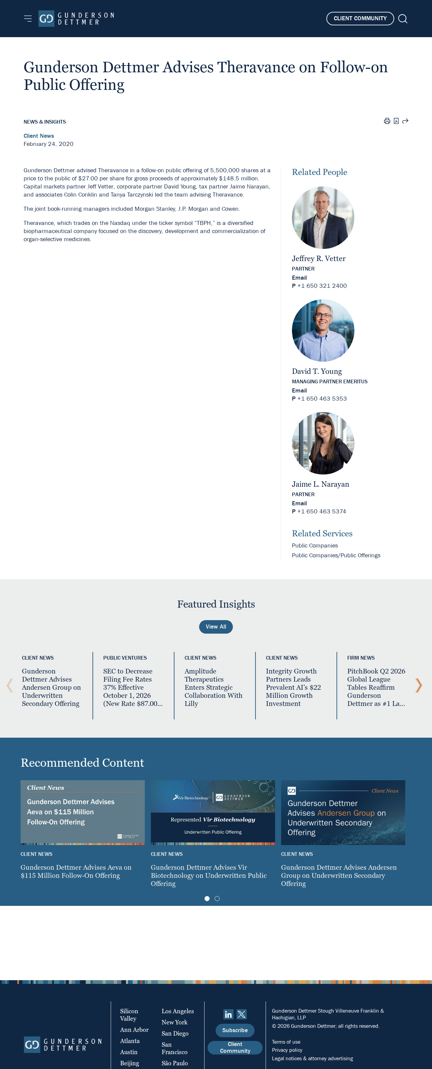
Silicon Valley (129, 1015)
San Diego (175, 1033)
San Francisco (175, 1048)
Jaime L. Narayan (320, 484)
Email (299, 278)
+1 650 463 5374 (321, 511)
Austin (129, 1051)
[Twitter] (242, 1014)
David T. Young (317, 371)
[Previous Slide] (8, 685)
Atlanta (130, 1040)
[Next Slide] (417, 685)
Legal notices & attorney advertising (312, 1058)
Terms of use (286, 1041)
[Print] (387, 122)
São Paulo (175, 1063)
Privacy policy (287, 1049)
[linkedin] (228, 1014)
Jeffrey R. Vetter (319, 258)
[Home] (76, 18)
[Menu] (28, 19)
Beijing (129, 1063)
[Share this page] (405, 122)
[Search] (402, 19)
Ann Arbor (134, 1029)
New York (175, 1022)
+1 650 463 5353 (322, 399)
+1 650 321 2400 (322, 286)
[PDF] (396, 122)
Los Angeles (178, 1011)
